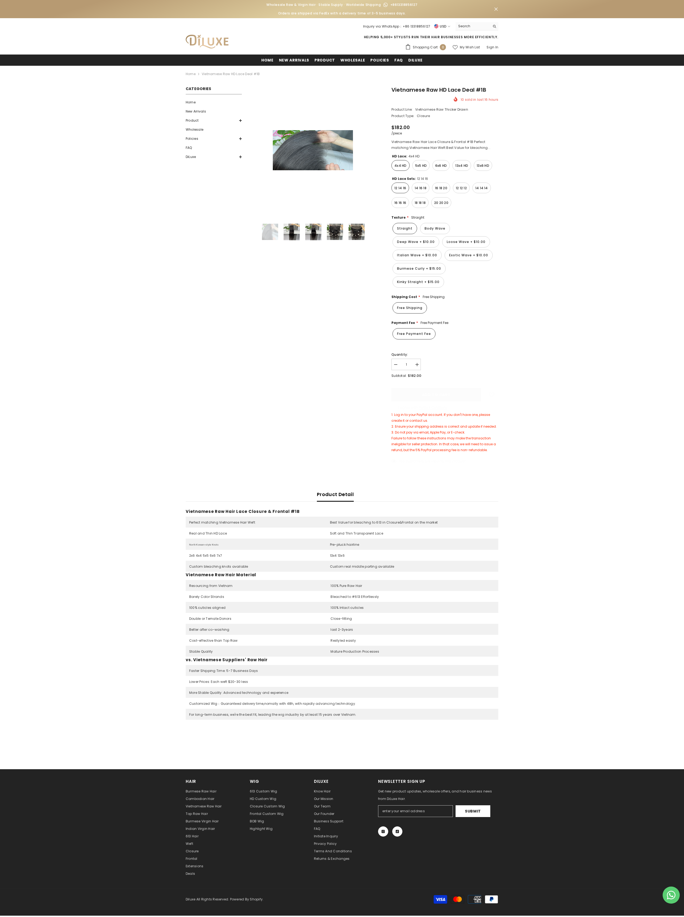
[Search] (477, 26)
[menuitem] (214, 102)
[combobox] (473, 26)
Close (496, 9)
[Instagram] (383, 831)
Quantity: (399, 354)
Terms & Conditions (433, 407)
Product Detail (335, 494)
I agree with (408, 407)
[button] (214, 120)
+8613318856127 (404, 4)
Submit (473, 811)
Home (191, 74)
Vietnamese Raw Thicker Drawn (441, 109)
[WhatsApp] (385, 4)
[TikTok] (397, 831)
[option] (313, 150)
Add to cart (436, 394)
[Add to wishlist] (491, 394)
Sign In (492, 47)
